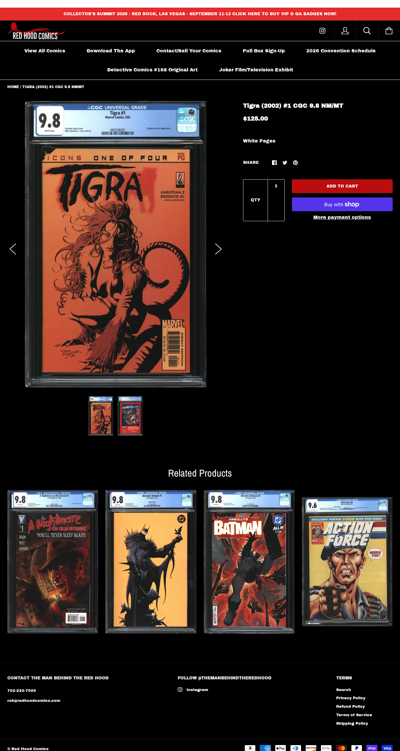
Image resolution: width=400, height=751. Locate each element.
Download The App (111, 50)
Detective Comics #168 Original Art (152, 69)
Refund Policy (350, 706)
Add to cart (342, 186)
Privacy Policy (350, 698)
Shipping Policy (352, 723)
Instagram (197, 690)
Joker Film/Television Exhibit (256, 69)
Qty (255, 200)
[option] (115, 244)
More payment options (342, 217)
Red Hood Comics (30, 749)
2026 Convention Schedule (341, 50)
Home (13, 87)
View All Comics (44, 50)
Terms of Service (354, 715)
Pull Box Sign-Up (264, 50)
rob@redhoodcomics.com (33, 701)
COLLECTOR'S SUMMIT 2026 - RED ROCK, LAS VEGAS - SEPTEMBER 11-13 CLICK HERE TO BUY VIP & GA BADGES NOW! (200, 14)
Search (343, 690)
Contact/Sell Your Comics (188, 50)
